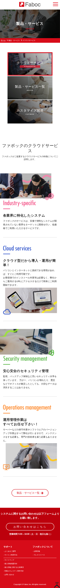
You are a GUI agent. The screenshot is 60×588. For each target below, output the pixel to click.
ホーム (3, 40)
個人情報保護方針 (10, 563)
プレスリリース (39, 555)
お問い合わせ (9, 574)
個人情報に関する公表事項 (14, 567)
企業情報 (37, 551)
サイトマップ (9, 560)
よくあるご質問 (10, 551)
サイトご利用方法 (10, 555)
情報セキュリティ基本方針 (14, 571)
